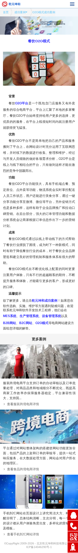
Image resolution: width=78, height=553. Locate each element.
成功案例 (20, 12)
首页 (6, 12)
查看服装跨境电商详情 (23, 404)
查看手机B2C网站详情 (23, 534)
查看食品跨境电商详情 (23, 469)
